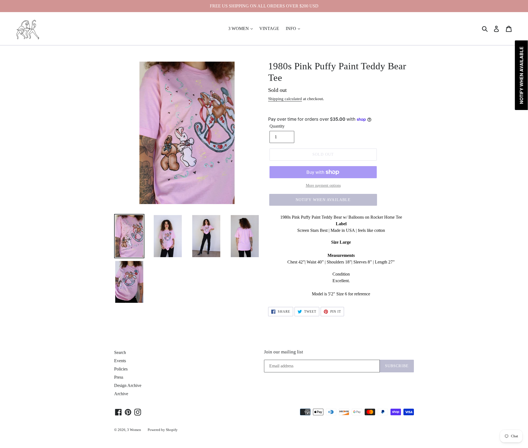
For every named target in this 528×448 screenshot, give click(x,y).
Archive (121, 393)
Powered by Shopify (163, 430)
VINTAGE (269, 28)
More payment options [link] (323, 185)
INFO (291, 28)
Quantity (277, 126)
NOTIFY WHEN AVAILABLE (323, 200)
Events (120, 360)
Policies (121, 369)
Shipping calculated (285, 99)
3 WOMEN (239, 28)
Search (120, 352)
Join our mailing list (283, 351)
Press (118, 377)
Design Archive (127, 385)
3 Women (134, 430)
